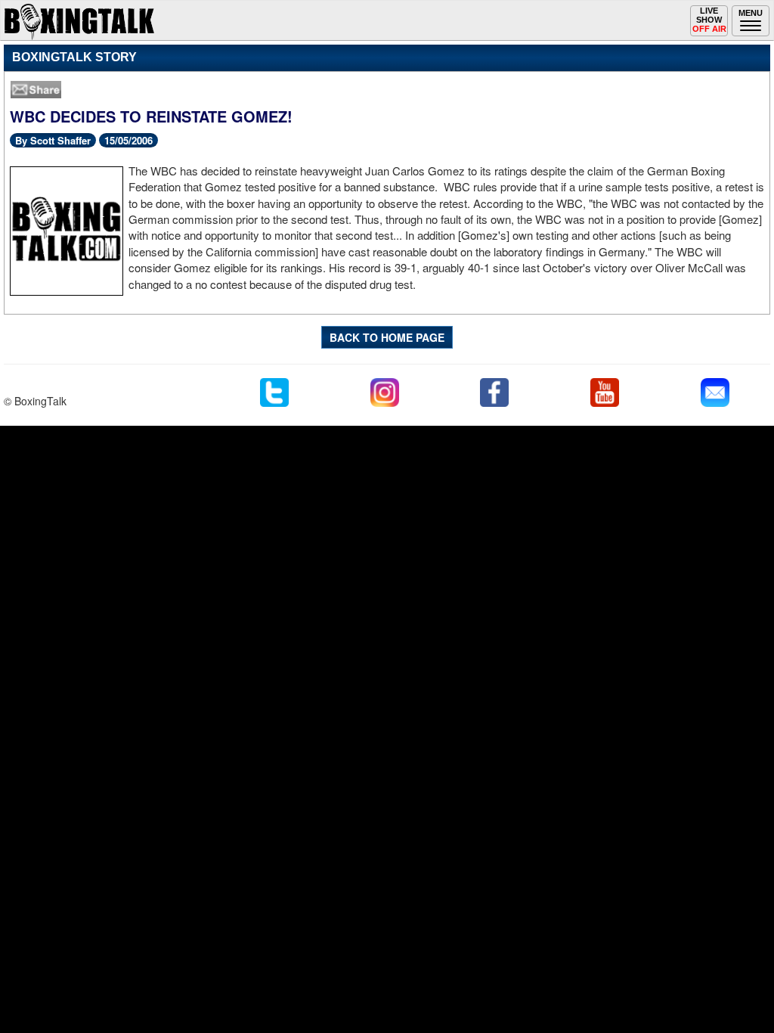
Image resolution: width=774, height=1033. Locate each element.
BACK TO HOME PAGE (387, 337)
